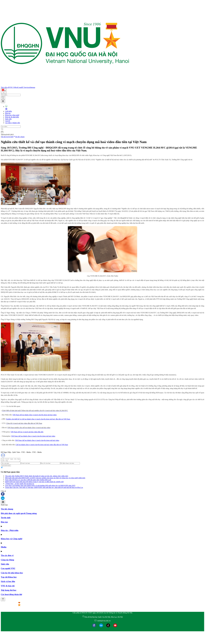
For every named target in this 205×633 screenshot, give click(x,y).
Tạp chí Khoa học (9, 577)
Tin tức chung (19, 137)
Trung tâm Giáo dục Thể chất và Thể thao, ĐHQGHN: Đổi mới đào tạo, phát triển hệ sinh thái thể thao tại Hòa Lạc (44, 487)
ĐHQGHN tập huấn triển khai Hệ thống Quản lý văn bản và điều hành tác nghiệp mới (34, 482)
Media (3, 547)
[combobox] (4, 91)
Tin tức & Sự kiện (7, 137)
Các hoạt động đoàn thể (11, 594)
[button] (102, 494)
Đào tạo (7, 113)
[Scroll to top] (3, 599)
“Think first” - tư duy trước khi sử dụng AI (19, 484)
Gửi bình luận (6, 465)
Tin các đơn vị (7, 555)
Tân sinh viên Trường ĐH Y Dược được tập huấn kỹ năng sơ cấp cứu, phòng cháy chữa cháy (36, 476)
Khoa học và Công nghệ (11, 539)
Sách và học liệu (8, 581)
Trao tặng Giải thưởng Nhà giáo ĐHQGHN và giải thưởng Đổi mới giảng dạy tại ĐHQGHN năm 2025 (40, 485)
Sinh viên (8, 119)
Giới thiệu (8, 111)
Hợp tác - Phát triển (9, 530)
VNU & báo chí (8, 586)
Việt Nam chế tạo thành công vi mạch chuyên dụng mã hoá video (34, 415)
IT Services (26, 87)
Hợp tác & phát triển (12, 117)
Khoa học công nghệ (12, 115)
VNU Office (13, 87)
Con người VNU (8, 568)
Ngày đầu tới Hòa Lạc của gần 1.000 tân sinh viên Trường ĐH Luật (28, 480)
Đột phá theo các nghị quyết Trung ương (19, 513)
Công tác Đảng (7, 560)
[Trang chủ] (65, 85)
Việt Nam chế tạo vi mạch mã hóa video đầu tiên (27, 432)
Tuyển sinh (5, 517)
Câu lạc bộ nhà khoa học (12, 573)
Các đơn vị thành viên (12, 123)
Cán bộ (7, 121)
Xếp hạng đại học (8, 590)
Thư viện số (5, 87)
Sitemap (32, 87)
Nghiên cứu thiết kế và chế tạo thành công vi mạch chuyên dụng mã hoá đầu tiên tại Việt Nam (38, 419)
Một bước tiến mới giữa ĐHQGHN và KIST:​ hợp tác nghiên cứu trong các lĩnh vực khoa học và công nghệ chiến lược (45, 478)
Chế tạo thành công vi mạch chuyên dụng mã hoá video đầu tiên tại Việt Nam (42, 445)
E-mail (20, 87)
